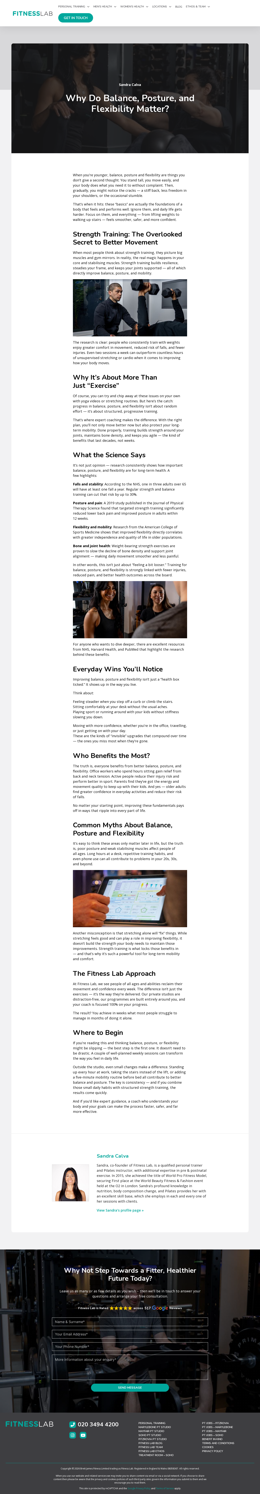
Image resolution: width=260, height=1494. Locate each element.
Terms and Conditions (218, 1443)
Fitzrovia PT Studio (153, 1439)
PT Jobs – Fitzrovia (215, 1423)
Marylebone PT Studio (155, 1427)
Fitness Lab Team (151, 1447)
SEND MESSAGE (130, 1388)
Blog (178, 7)
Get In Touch (76, 18)
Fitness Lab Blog (150, 1443)
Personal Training (152, 1423)
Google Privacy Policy (139, 1488)
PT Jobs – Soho (212, 1435)
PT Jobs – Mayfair (214, 1431)
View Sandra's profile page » (120, 1210)
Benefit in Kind (212, 1439)
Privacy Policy (212, 1451)
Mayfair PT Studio (151, 1431)
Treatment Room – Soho (156, 1455)
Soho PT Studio (150, 1435)
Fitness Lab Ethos (151, 1451)
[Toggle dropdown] (88, 6)
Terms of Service (165, 1488)
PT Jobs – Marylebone (217, 1427)
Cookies (208, 1447)
